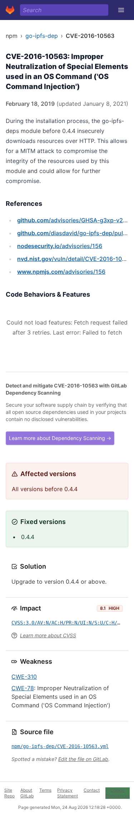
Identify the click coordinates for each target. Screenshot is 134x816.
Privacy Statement (67, 792)
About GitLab (27, 792)
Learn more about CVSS (48, 635)
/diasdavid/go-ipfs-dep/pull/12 (75, 233)
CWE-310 (24, 676)
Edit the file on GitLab (83, 759)
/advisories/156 (59, 245)
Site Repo (9, 792)
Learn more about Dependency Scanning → (60, 438)
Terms (45, 790)
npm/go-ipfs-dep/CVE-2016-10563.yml (60, 746)
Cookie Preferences (117, 792)
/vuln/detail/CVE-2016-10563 (75, 258)
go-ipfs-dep (41, 35)
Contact (92, 790)
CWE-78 (22, 688)
